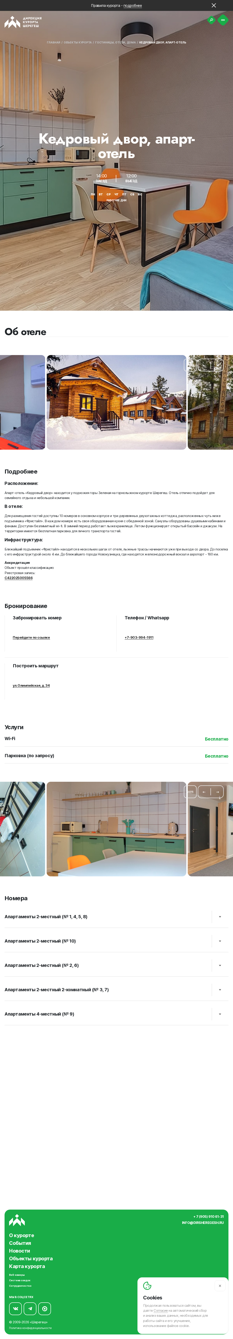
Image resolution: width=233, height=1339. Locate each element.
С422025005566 (19, 578)
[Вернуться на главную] (23, 22)
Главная (53, 42)
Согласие (161, 1311)
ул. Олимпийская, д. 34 (31, 685)
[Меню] (223, 20)
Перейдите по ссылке (31, 637)
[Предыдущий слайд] (204, 365)
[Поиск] (211, 20)
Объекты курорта (78, 42)
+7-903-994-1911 (139, 637)
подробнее (133, 5)
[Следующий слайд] (217, 365)
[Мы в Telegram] (30, 1308)
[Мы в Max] (44, 1308)
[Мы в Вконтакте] (15, 1308)
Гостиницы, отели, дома (115, 42)
